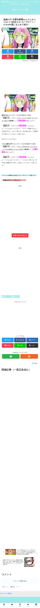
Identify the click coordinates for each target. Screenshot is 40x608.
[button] (36, 338)
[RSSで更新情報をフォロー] (29, 356)
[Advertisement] (20, 77)
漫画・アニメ (7, 296)
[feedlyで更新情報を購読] (11, 356)
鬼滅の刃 (16, 296)
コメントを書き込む (20, 581)
